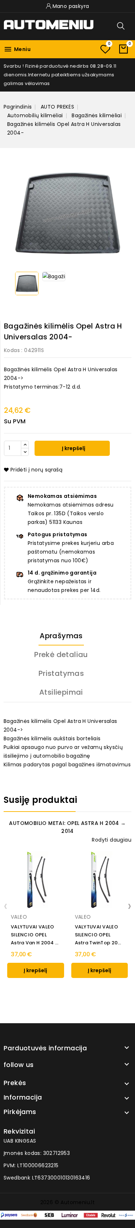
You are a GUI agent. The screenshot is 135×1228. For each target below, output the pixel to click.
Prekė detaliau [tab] (61, 654)
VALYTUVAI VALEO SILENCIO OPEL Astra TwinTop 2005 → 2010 (99, 935)
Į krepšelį (73, 448)
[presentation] (6, 905)
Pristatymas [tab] (61, 673)
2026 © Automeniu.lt (67, 1202)
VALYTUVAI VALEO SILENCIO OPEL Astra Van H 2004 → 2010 (35, 935)
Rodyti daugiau (111, 839)
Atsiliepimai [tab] (61, 692)
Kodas (12, 350)
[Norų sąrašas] (105, 49)
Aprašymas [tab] (61, 636)
